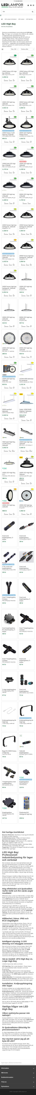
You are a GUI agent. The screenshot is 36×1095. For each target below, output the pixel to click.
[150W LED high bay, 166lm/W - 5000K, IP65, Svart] (9, 369)
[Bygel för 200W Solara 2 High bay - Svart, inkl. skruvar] (9, 741)
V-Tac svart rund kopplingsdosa (9, 569)
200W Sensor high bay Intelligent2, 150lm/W (26, 258)
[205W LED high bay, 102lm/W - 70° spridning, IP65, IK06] (26, 338)
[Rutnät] (2, 49)
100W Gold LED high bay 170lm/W (9, 166)
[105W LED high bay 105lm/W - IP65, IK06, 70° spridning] (9, 338)
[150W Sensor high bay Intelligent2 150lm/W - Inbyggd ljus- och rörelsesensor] (26, 215)
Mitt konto (4, 1072)
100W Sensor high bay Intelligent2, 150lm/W (9, 227)
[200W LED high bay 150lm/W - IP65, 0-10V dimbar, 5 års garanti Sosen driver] (9, 246)
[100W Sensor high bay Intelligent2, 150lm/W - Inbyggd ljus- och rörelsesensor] (9, 215)
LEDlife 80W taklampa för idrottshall (26, 381)
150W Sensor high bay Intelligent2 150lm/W (26, 227)
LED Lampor (21, 19)
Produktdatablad (13, 56)
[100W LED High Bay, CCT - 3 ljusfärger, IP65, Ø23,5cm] (9, 463)
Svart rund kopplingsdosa (25, 538)
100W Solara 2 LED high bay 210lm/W (8, 135)
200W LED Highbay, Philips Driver (26, 135)
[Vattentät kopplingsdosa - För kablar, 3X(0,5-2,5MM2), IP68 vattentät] (26, 741)
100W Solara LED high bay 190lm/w (9, 74)
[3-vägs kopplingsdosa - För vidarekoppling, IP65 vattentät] (9, 680)
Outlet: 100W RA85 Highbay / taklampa (25, 411)
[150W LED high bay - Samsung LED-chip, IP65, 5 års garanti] (26, 495)
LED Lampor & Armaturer (11, 19)
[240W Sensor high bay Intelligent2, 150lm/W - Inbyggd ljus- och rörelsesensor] (9, 277)
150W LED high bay (26, 506)
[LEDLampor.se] (12, 5)
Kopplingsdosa (24, 783)
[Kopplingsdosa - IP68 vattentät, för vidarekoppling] (26, 772)
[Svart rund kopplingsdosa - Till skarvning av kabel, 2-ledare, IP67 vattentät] (26, 526)
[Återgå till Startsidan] (1, 19)
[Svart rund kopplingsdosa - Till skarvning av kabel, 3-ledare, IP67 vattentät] (26, 557)
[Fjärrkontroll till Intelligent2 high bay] (26, 803)
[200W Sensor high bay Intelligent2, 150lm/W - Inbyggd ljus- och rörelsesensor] (26, 246)
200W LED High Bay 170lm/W (26, 197)
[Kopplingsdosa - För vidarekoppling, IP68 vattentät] (9, 803)
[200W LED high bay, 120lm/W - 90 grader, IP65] (26, 308)
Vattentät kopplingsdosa (26, 753)
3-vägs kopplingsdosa (9, 691)
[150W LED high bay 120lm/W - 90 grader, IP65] (9, 308)
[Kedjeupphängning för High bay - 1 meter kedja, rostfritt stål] (9, 711)
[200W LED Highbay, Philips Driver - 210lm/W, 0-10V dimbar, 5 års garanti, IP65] (26, 123)
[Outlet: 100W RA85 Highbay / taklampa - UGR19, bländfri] (26, 400)
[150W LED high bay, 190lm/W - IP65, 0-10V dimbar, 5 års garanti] (9, 92)
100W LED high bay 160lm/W (26, 166)
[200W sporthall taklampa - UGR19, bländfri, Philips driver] (9, 400)
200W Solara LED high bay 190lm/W (26, 104)
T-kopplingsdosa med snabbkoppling (9, 784)
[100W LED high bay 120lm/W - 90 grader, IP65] (26, 277)
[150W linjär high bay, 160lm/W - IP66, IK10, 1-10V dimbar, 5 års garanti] (26, 432)
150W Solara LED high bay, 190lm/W (26, 74)
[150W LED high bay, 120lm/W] (9, 495)
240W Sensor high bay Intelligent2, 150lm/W (9, 289)
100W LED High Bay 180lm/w (25, 475)
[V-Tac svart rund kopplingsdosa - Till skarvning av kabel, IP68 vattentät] (9, 557)
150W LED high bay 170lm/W (9, 197)
